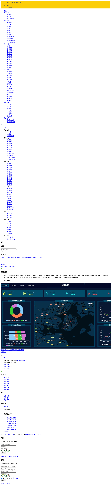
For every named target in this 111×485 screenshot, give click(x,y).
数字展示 (3, 257)
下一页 (4, 357)
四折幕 (27, 257)
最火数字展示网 (9, 434)
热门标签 (6, 5)
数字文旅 (9, 96)
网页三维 (16, 257)
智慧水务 (9, 65)
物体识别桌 (10, 90)
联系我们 (6, 398)
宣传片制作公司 (11, 429)
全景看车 (9, 114)
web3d (9, 83)
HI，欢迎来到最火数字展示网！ (13, 2)
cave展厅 (9, 81)
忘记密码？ (16, 456)
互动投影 (9, 75)
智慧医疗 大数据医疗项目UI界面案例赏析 (12, 350)
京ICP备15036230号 (36, 434)
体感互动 (9, 88)
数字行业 (6, 94)
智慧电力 (9, 63)
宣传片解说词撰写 (12, 423)
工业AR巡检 (7, 257)
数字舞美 (9, 98)
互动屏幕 (9, 84)
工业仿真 (6, 118)
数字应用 (6, 69)
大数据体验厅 (11, 40)
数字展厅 (6, 20)
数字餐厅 (9, 100)
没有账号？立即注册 (6, 456)
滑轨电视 (9, 73)
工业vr (9, 104)
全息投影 (9, 71)
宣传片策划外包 (11, 418)
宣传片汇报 (10, 427)
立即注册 (3, 480)
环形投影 (20, 257)
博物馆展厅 (10, 38)
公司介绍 (6, 396)
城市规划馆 (10, 36)
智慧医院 (9, 54)
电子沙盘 (9, 79)
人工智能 (6, 13)
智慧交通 (9, 59)
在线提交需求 (21, 360)
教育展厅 (9, 32)
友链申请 (6, 431)
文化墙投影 (40, 257)
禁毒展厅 (9, 24)
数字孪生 (6, 44)
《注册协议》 (16, 478)
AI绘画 (9, 16)
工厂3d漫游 (10, 120)
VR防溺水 (24, 257)
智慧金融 (9, 56)
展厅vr (9, 106)
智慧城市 (9, 46)
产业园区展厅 (11, 42)
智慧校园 (9, 52)
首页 (5, 11)
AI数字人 (9, 14)
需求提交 (6, 406)
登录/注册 (3, 264)
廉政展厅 (9, 34)
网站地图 (28, 434)
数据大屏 (9, 86)
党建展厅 (9, 22)
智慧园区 (9, 48)
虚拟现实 (6, 102)
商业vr (9, 110)
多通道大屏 (35, 257)
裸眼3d (9, 77)
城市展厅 (9, 28)
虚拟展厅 (9, 112)
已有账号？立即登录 (6, 483)
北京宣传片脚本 (11, 421)
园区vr (9, 108)
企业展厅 (9, 26)
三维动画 (9, 116)
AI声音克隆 (10, 18)
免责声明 (6, 400)
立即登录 (3, 453)
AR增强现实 (10, 92)
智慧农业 (9, 58)
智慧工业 (9, 50)
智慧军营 (9, 61)
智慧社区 (9, 67)
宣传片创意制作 (11, 425)
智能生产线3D (11, 122)
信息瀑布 (12, 257)
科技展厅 (9, 30)
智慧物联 (31, 257)
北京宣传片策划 (11, 420)
